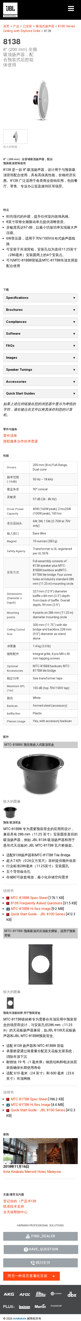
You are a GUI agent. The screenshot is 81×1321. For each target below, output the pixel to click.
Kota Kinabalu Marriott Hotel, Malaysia (32, 1172)
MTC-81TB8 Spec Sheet (29, 1099)
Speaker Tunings (19, 370)
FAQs (10, 346)
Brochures (14, 310)
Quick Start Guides (20, 393)
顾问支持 (43, 1262)
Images (11, 358)
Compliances (16, 322)
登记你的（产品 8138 (19, 1201)
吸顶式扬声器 (45, 26)
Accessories (16, 382)
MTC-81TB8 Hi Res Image (31, 1105)
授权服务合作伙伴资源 (20, 441)
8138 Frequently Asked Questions (36, 903)
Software (13, 334)
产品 (16, 26)
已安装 (27, 26)
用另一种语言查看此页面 (28, 1276)
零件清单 (10, 436)
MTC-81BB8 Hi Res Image (31, 909)
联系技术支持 (13, 1206)
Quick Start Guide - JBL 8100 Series (38, 914)
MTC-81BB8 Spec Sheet (29, 898)
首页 (6, 26)
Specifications (17, 298)
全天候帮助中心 (15, 1212)
